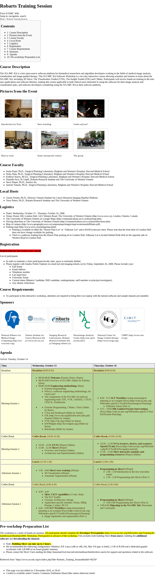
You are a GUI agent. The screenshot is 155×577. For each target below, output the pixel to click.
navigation (14, 16)
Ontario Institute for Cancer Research (34, 336)
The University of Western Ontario (74, 216)
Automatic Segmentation (56, 476)
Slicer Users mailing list (35, 552)
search (23, 16)
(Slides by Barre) (73, 421)
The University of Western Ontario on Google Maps (31, 218)
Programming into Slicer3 (129, 477)
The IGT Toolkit (52, 497)
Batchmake (50, 429)
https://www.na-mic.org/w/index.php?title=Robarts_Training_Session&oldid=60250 (56, 559)
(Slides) (71, 445)
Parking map (12, 227)
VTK (47, 421)
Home (2, 19)
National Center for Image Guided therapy (108, 336)
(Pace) (124, 410)
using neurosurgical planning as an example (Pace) (123, 399)
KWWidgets (50, 423)
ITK (47, 415)
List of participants (9, 256)
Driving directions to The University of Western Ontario (32, 221)
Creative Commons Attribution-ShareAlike (51, 573)
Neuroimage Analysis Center (83, 336)
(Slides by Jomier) (61, 418)
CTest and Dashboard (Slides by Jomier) (64, 413)
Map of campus (13, 224)
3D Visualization (53, 473)
